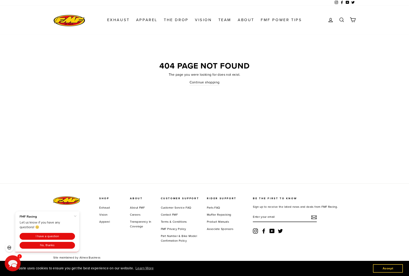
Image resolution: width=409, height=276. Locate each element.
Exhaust (118, 19)
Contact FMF (169, 214)
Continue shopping (205, 82)
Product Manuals (218, 222)
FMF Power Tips (281, 19)
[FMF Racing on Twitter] (280, 231)
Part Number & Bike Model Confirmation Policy (179, 238)
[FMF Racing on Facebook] (263, 231)
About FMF (137, 207)
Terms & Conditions (174, 222)
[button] (13, 263)
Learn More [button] (144, 268)
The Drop (176, 19)
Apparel (146, 19)
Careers (135, 214)
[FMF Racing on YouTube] (272, 231)
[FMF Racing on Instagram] (255, 231)
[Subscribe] (314, 217)
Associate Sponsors (220, 229)
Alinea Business (90, 257)
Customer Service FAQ (176, 207)
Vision (203, 19)
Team (224, 19)
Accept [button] (388, 268)
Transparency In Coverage (140, 224)
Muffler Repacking (219, 214)
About (246, 19)
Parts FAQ (213, 207)
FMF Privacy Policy (173, 229)
